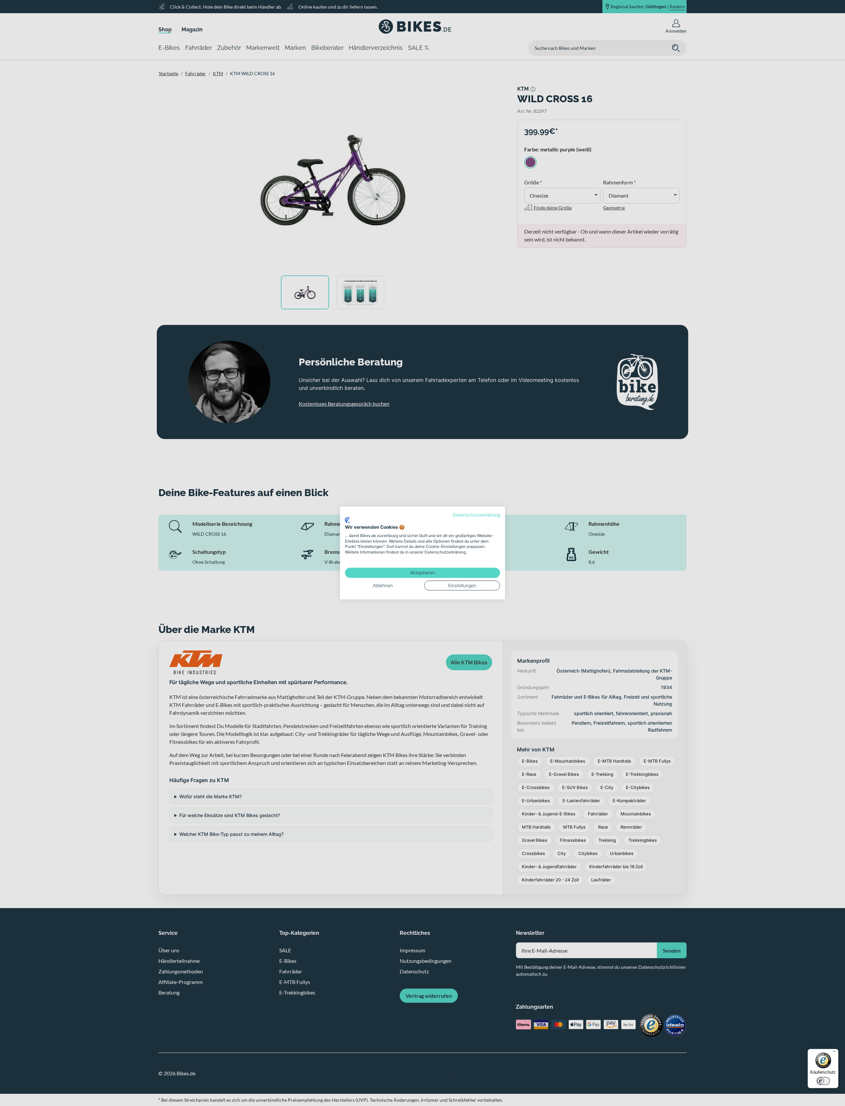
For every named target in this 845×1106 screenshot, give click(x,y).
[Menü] (834, 1053)
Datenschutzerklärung (476, 515)
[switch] (823, 1081)
